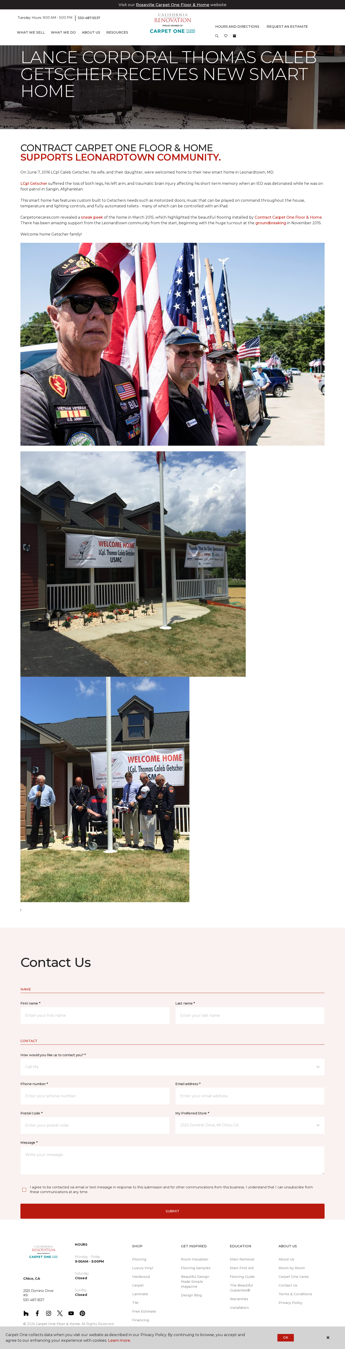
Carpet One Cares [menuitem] (294, 1277)
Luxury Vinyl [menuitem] (142, 1268)
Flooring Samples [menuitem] (196, 1268)
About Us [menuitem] (286, 1259)
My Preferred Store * (192, 1113)
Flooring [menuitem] (139, 1259)
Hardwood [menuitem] (141, 1277)
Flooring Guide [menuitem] (242, 1277)
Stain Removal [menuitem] (242, 1259)
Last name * (185, 1003)
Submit (172, 1211)
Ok (285, 1337)
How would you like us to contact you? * (53, 1055)
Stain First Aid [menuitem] (241, 1268)
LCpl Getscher (33, 183)
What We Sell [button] (31, 32)
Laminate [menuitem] (140, 1294)
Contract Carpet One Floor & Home (288, 217)
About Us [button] (91, 32)
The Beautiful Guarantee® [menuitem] (241, 1287)
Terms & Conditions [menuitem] (295, 1294)
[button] (216, 37)
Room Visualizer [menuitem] (194, 1259)
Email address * (187, 1084)
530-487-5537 (89, 18)
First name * (30, 1003)
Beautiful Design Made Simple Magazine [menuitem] (195, 1282)
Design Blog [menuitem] (191, 1295)
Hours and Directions (237, 26)
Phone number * (34, 1084)
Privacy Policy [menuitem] (290, 1303)
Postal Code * (31, 1113)
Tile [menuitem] (135, 1303)
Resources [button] (117, 32)
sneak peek (91, 217)
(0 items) (234, 36)
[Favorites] (225, 37)
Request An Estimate (287, 26)
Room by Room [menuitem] (292, 1268)
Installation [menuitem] (239, 1308)
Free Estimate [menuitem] (144, 1311)
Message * (28, 1142)
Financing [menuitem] (140, 1320)
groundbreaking (270, 223)
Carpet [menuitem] (138, 1285)
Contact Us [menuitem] (288, 1285)
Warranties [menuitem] (239, 1299)
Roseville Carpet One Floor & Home (172, 4)
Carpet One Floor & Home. (58, 1324)
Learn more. (119, 1340)
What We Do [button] (63, 32)
